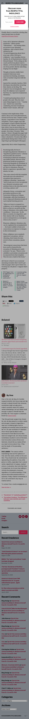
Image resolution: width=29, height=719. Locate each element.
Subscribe (20, 22)
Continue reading (14, 26)
